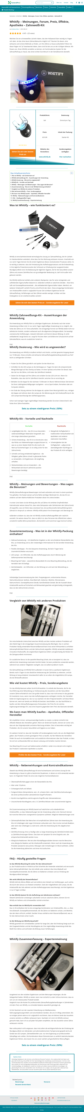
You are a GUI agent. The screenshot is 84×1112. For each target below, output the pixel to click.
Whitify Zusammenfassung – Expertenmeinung (27, 200)
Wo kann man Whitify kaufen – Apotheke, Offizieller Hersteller (31, 193)
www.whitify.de (45, 157)
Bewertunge (19, 1082)
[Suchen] (52, 2)
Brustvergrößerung (28, 7)
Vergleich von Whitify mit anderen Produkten (26, 189)
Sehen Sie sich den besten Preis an (22, 153)
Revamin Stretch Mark (23, 1084)
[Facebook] (76, 2)
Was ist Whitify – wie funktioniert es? (23, 175)
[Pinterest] (79, 2)
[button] (14, 9)
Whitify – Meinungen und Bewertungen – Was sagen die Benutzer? (32, 185)
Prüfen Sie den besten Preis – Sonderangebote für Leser (42, 755)
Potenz (46, 7)
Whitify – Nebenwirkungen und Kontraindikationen (28, 196)
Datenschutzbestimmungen (42, 1103)
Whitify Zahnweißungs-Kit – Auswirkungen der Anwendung (30, 178)
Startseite (12, 16)
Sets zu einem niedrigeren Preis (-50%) (42, 408)
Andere (69, 7)
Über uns (59, 2)
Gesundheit (61, 7)
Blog (71, 2)
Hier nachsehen (65, 157)
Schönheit (53, 7)
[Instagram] (82, 2)
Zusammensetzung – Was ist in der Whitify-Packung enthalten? (31, 187)
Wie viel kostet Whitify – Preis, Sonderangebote (26, 191)
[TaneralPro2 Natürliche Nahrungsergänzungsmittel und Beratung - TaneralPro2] (14, 2)
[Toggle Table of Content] (71, 173)
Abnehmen (39, 7)
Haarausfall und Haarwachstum (11, 7)
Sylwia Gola (15, 29)
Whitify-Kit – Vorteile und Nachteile (22, 182)
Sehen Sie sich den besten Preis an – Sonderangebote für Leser (42, 303)
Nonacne (47, 1082)
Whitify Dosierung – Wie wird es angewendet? (26, 180)
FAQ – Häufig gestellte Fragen (22, 198)
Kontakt (66, 2)
